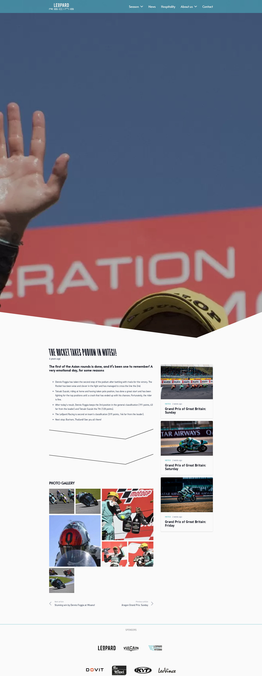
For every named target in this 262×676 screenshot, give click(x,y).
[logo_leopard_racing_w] (61, 6)
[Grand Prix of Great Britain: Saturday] (187, 423)
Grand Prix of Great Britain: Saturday (185, 467)
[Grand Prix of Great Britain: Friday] (187, 479)
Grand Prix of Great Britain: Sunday (185, 411)
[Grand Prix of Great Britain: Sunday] (187, 366)
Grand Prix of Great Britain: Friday (185, 524)
